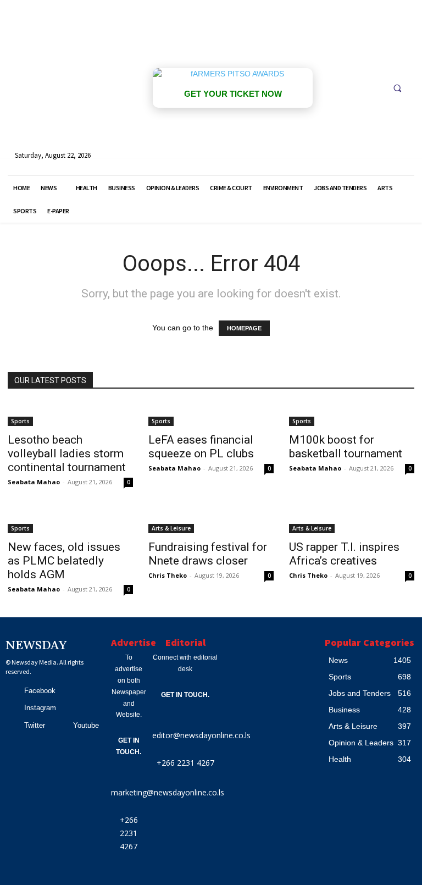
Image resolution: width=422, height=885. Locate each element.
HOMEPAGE (244, 328)
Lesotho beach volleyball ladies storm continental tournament (67, 453)
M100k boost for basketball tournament (345, 446)
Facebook (39, 691)
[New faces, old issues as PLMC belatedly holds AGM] (70, 521)
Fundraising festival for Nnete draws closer (207, 553)
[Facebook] (11, 691)
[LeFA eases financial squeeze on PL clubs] (211, 414)
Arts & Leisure (171, 528)
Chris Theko (167, 575)
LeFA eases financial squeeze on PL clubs (201, 446)
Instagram (40, 708)
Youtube (86, 725)
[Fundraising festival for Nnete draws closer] (211, 521)
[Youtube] (61, 726)
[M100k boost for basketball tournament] (351, 414)
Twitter (34, 725)
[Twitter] (11, 726)
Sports (20, 421)
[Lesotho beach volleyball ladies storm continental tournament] (70, 414)
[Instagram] (11, 708)
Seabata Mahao (34, 482)
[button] (397, 88)
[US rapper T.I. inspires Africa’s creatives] (351, 521)
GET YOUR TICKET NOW (233, 93)
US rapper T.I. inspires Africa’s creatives (344, 553)
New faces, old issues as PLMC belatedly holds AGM (64, 560)
